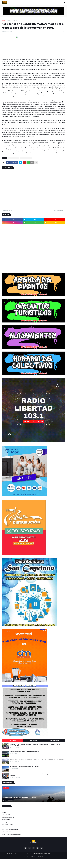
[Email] (32, 162)
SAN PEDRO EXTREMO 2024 (41, 854)
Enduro (4, 810)
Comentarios (54, 740)
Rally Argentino (6, 822)
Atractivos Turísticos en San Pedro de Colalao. (24, 766)
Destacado (12, 740)
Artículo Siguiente (59, 210)
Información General (26, 158)
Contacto (40, 856)
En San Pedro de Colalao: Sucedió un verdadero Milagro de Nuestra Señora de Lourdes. (37, 759)
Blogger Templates (54, 854)
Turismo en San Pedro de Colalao (11, 834)
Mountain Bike (6, 819)
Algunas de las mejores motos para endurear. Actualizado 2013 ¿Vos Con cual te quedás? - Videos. (35, 745)
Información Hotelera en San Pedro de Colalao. (24, 751)
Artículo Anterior (7, 210)
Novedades (33, 740)
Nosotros (32, 856)
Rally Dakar (5, 827)
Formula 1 (4, 812)
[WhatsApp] (28, 162)
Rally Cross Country (7, 824)
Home (26, 856)
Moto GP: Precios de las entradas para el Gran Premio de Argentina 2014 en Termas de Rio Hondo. (37, 774)
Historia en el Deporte (12, 20)
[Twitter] (20, 162)
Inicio (3, 20)
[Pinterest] (24, 162)
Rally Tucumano (6, 832)
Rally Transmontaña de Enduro (10, 829)
